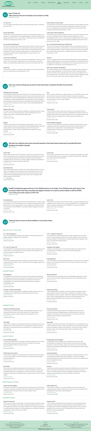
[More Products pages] (38, 2)
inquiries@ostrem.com (45, 426)
